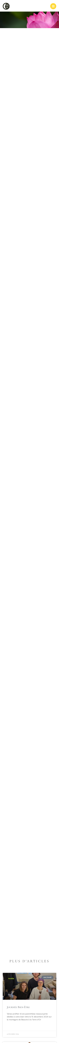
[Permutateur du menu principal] (53, 6)
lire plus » (11, 1026)
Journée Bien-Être (18, 1007)
